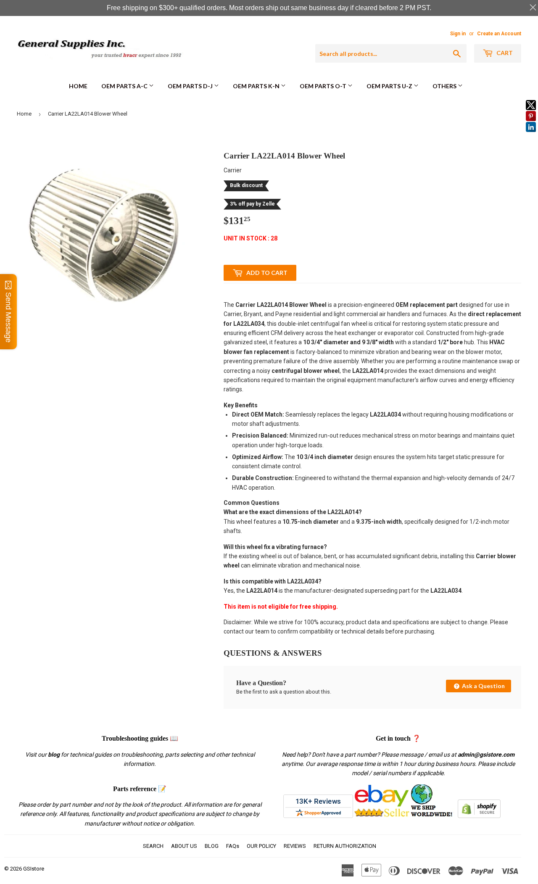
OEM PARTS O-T (324, 86)
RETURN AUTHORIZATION (345, 846)
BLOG (212, 846)
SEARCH (153, 846)
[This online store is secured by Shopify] (479, 816)
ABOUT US (184, 846)
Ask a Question (483, 685)
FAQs (232, 846)
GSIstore (33, 869)
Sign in (458, 34)
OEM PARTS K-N (257, 86)
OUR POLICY (261, 846)
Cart (504, 52)
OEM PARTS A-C (125, 86)
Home (78, 86)
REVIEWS (295, 846)
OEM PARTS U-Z (390, 86)
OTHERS (445, 86)
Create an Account (499, 34)
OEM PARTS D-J (191, 86)
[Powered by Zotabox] (531, 136)
